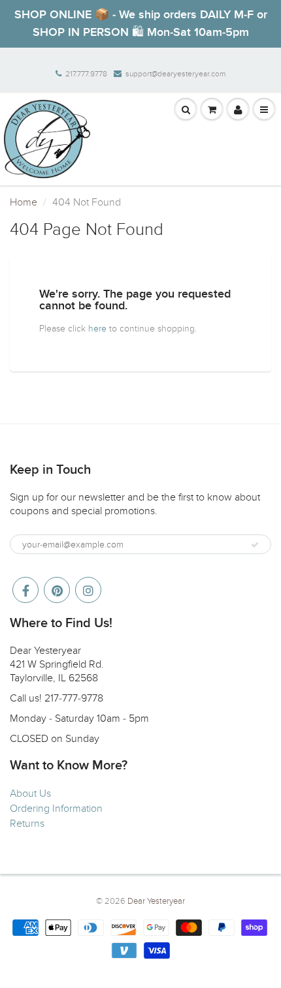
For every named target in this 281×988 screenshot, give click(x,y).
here (97, 328)
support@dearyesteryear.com (175, 73)
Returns (27, 823)
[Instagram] (88, 590)
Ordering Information (56, 808)
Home (23, 202)
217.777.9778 (86, 73)
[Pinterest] (57, 590)
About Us (30, 793)
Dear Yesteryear (156, 901)
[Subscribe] (254, 544)
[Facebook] (25, 590)
